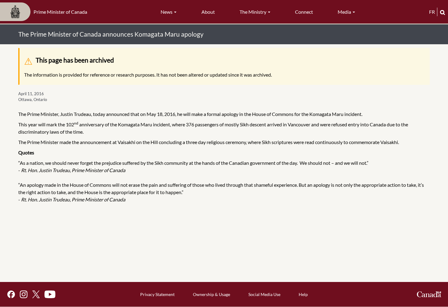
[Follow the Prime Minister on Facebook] (11, 294)
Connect (304, 12)
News (167, 12)
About (208, 12)
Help (303, 294)
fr (432, 12)
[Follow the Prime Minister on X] (36, 294)
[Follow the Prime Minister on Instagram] (23, 294)
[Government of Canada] (429, 294)
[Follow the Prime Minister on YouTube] (49, 294)
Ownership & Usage (211, 294)
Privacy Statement (157, 294)
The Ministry (253, 12)
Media (345, 12)
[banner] (45, 11)
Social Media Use (264, 294)
